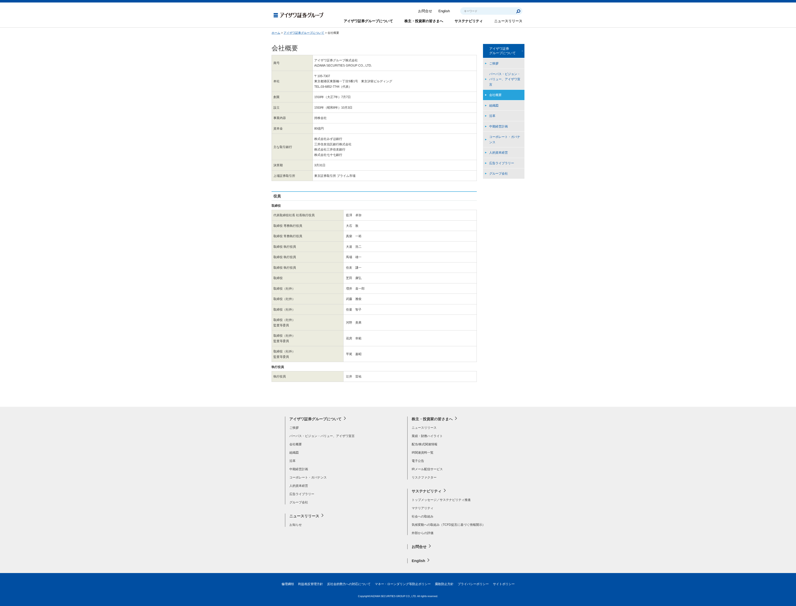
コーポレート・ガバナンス (504, 139)
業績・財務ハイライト (427, 436)
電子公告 (418, 461)
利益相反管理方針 (310, 584)
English (444, 11)
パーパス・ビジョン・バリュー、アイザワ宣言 (504, 79)
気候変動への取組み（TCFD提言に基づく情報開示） (448, 524)
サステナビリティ (469, 21)
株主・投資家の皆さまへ (423, 21)
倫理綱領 (288, 584)
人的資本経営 (498, 152)
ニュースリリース (508, 21)
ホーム (276, 32)
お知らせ (295, 524)
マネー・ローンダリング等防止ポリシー (403, 584)
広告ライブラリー (501, 163)
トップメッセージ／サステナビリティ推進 (441, 500)
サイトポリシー (504, 584)
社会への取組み (422, 516)
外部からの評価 (422, 533)
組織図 (494, 105)
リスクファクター (424, 477)
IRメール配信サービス (427, 469)
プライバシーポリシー (473, 584)
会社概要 (495, 95)
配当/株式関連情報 (424, 444)
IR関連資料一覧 (422, 452)
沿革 (492, 116)
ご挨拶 (494, 63)
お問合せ (425, 11)
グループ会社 (498, 173)
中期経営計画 (498, 126)
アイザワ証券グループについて (368, 21)
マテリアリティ (422, 508)
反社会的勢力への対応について (349, 584)
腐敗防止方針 (444, 584)
